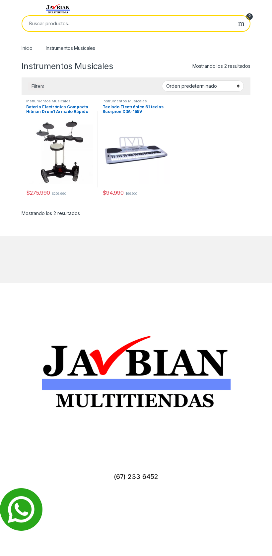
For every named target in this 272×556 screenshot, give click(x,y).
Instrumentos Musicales (48, 101)
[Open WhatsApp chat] (21, 509)
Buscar (241, 23)
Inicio (27, 48)
